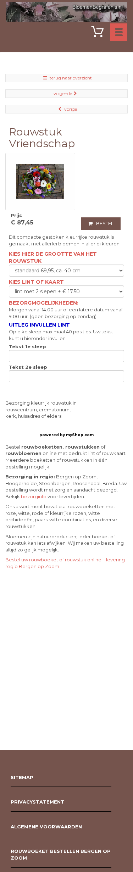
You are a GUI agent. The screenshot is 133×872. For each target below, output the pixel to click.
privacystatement (37, 802)
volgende (63, 93)
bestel (104, 223)
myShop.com (80, 435)
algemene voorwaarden (46, 826)
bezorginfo (33, 496)
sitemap (22, 777)
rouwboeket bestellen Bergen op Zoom (61, 854)
